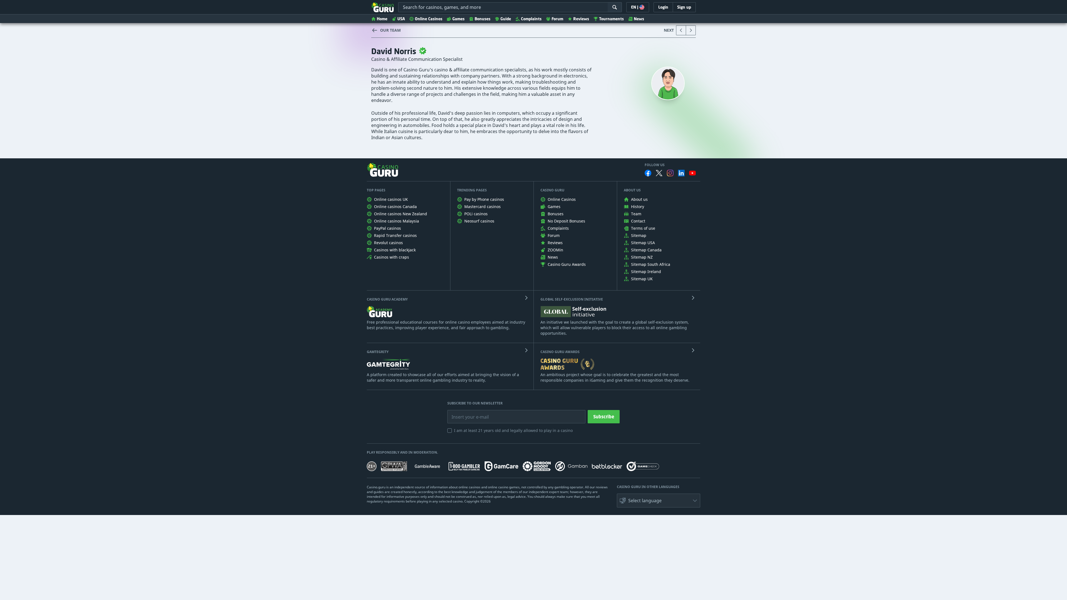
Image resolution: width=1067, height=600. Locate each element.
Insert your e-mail (467, 413)
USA (401, 18)
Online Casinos (428, 18)
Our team (390, 30)
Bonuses (482, 18)
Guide (505, 18)
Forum (557, 18)
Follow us (655, 165)
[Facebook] (648, 173)
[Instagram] (670, 172)
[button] (658, 501)
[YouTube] (692, 173)
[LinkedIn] (681, 173)
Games (458, 18)
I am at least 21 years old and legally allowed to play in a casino (513, 430)
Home (382, 18)
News (639, 18)
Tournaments (611, 18)
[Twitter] (659, 173)
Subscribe (603, 417)
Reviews (581, 18)
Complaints (531, 18)
